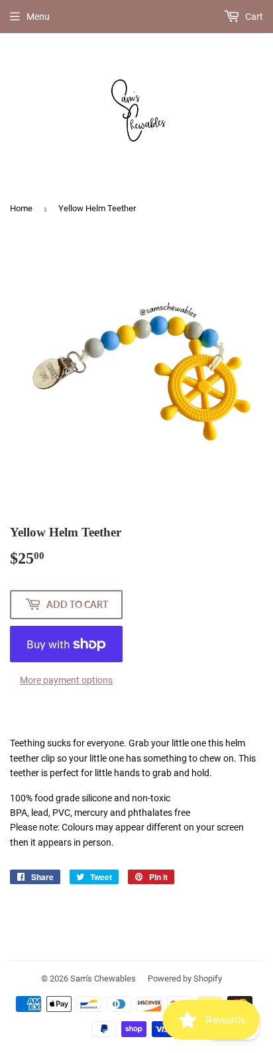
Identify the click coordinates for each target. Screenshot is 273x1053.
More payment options (66, 680)
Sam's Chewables (103, 978)
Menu (38, 16)
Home (21, 208)
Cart (253, 16)
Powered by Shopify (185, 978)
